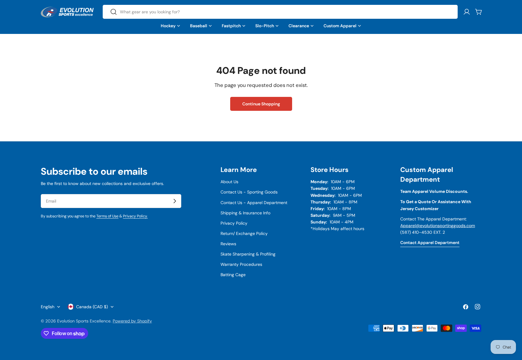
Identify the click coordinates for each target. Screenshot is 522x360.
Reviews (228, 243)
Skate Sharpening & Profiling (248, 254)
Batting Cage (233, 274)
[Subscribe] (175, 201)
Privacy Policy (234, 223)
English (47, 306)
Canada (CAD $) (92, 306)
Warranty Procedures (241, 264)
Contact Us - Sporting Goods (249, 192)
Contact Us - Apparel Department (254, 202)
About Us (229, 181)
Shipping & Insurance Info (245, 213)
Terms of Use (107, 216)
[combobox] (280, 12)
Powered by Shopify (132, 321)
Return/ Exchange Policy (244, 233)
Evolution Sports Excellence (84, 321)
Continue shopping (261, 104)
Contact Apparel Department (429, 242)
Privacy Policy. (135, 216)
